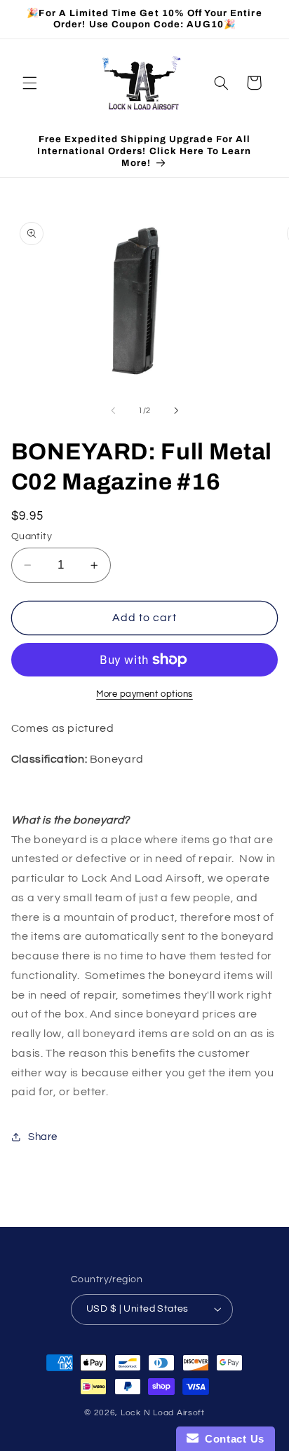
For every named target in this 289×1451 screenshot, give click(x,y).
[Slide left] (113, 410)
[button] (29, 83)
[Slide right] (176, 410)
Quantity (31, 536)
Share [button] (43, 1137)
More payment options (144, 694)
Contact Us (231, 1439)
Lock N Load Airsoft (163, 1413)
